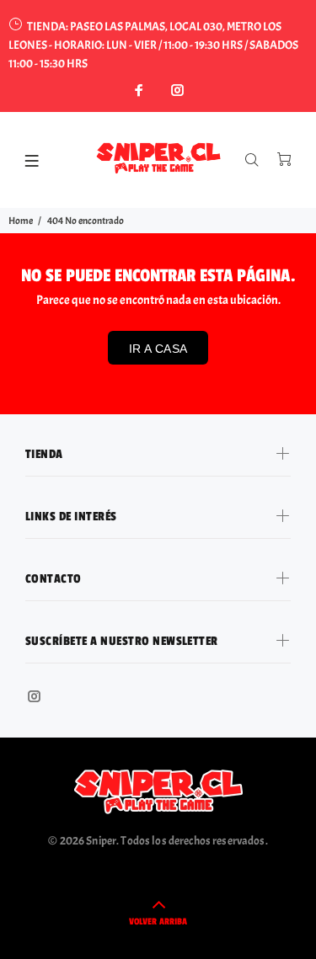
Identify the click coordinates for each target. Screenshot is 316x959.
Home (20, 220)
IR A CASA (158, 348)
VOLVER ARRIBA (158, 921)
